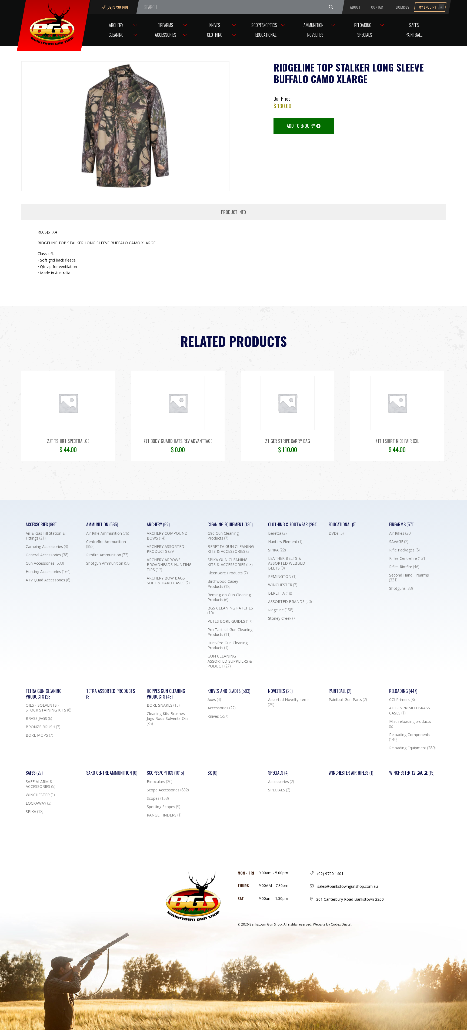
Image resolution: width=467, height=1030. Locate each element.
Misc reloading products (410, 724)
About (355, 7)
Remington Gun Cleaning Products (229, 597)
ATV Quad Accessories (48, 580)
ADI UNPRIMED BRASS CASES (409, 710)
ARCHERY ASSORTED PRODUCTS (165, 549)
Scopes (158, 798)
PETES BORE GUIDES (230, 621)
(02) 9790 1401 (117, 7)
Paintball (414, 35)
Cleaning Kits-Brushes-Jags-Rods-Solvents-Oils (167, 718)
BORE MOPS (39, 735)
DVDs (336, 533)
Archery (116, 25)
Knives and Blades (229, 691)
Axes (214, 699)
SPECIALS (279, 790)
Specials (364, 35)
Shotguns (401, 588)
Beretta (278, 533)
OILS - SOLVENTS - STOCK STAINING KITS (48, 708)
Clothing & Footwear (293, 524)
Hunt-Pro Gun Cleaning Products (228, 645)
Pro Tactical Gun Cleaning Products (230, 632)
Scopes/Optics (264, 25)
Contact (378, 7)
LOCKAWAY (38, 803)
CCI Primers (402, 699)
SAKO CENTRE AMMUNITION (111, 773)
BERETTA (280, 593)
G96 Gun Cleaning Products (223, 536)
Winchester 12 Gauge (412, 773)
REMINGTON (282, 576)
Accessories (165, 35)
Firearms (165, 25)
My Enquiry (431, 7)
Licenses (402, 7)
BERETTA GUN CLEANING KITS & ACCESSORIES (231, 549)
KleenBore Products (228, 573)
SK (212, 773)
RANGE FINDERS (164, 815)
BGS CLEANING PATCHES (230, 610)
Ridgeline (280, 610)
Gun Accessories (45, 563)
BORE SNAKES (163, 705)
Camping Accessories (47, 546)
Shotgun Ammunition (108, 563)
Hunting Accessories (48, 571)
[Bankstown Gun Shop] (53, 23)
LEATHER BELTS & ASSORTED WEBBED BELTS (286, 563)
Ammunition (313, 25)
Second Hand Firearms (409, 577)
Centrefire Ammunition (106, 544)
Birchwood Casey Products (223, 584)
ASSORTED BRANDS (290, 601)
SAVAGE (398, 541)
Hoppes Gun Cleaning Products (166, 694)
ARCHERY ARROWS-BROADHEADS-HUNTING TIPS (169, 564)
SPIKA (277, 550)
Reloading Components (409, 737)
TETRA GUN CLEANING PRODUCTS (44, 694)
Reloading (362, 25)
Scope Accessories (168, 790)
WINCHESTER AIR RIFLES (351, 773)
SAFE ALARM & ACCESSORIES (40, 784)
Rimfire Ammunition (107, 555)
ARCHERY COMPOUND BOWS (167, 536)
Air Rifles (400, 533)
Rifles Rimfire (404, 566)
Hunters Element (285, 541)
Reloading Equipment (412, 748)
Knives (214, 25)
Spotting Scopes (163, 806)
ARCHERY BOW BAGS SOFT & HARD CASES (168, 580)
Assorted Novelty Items (288, 702)
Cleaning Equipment (230, 524)
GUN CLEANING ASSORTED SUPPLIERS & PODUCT (230, 661)
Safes (414, 25)
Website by (332, 924)
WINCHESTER (282, 584)
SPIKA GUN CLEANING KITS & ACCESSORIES (230, 562)
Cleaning (116, 35)
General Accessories (47, 555)
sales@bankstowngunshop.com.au (347, 886)
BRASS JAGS (39, 718)
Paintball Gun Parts (348, 699)
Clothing (214, 35)
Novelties (315, 35)
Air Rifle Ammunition (107, 533)
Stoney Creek (282, 618)
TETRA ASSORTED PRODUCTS (110, 694)
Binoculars (159, 781)
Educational (265, 35)
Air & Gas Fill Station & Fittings (45, 536)
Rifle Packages (404, 550)
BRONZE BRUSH (43, 726)
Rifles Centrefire (407, 558)
